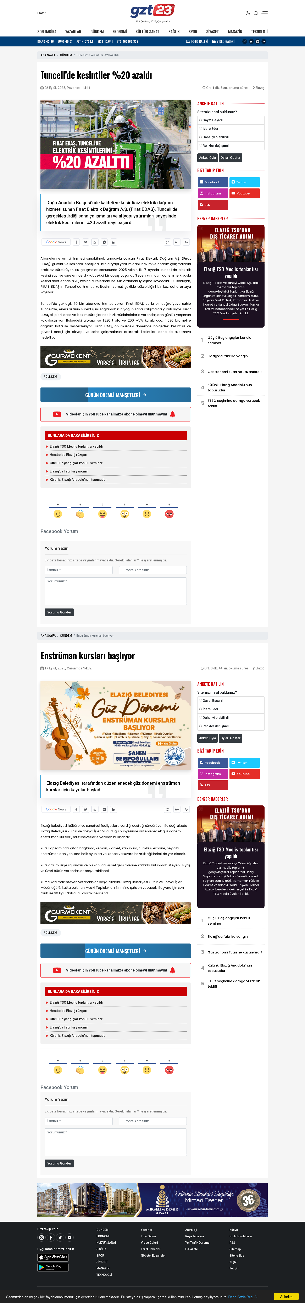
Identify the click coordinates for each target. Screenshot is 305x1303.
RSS (207, 205)
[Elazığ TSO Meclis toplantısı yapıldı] (231, 245)
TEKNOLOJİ (259, 31)
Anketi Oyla (207, 158)
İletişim (234, 1268)
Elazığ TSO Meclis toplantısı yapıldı (76, 446)
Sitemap (235, 1249)
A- (186, 242)
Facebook (212, 182)
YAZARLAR (73, 31)
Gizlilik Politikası (240, 1236)
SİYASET (212, 31)
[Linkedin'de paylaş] (113, 242)
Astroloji (191, 1229)
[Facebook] (244, 41)
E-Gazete (191, 1249)
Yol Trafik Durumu (197, 1242)
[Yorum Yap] (167, 242)
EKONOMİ (120, 31)
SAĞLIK (174, 31)
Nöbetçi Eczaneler (153, 1255)
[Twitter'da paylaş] (85, 242)
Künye (233, 1229)
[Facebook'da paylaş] (76, 242)
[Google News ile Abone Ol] (56, 242)
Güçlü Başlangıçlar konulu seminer (76, 463)
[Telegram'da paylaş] (104, 242)
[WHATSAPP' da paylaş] (95, 242)
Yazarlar (146, 1229)
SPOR (193, 31)
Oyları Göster (230, 158)
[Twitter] (251, 41)
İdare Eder (210, 129)
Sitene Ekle (236, 1255)
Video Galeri (149, 1242)
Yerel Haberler (151, 1249)
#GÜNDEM (50, 376)
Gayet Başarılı (213, 120)
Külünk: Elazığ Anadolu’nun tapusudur (78, 480)
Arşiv (232, 1262)
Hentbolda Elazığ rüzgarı (68, 455)
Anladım (286, 1296)
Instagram (213, 193)
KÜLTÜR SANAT (147, 31)
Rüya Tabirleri (194, 1236)
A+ (177, 242)
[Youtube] (263, 41)
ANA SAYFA (48, 55)
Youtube (243, 193)
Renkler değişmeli (216, 146)
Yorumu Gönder (59, 612)
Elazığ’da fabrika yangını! (69, 471)
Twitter (241, 182)
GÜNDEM (97, 31)
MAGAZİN (235, 31)
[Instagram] (257, 41)
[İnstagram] (41, 1237)
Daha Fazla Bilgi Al (242, 1296)
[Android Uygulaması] (63, 1267)
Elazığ (260, 88)
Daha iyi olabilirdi (216, 137)
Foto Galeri (148, 1236)
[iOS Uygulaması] (63, 1257)
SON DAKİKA (46, 31)
